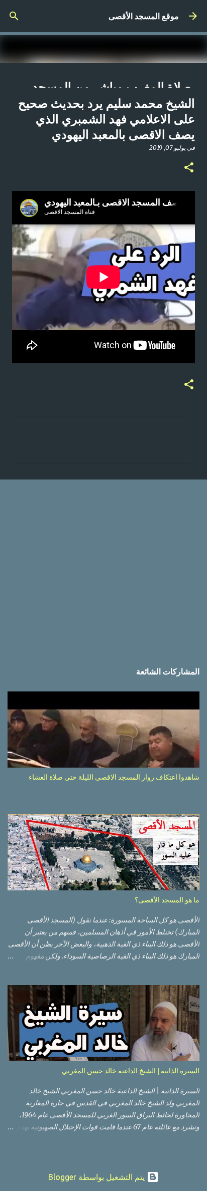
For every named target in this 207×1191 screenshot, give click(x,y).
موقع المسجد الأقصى (144, 16)
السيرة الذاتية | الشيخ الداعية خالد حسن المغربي (130, 1071)
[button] (189, 168)
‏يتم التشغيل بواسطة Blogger (97, 1176)
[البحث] (14, 16)
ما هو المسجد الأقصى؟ (167, 900)
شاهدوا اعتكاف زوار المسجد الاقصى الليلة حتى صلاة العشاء (114, 777)
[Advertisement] (103, 565)
